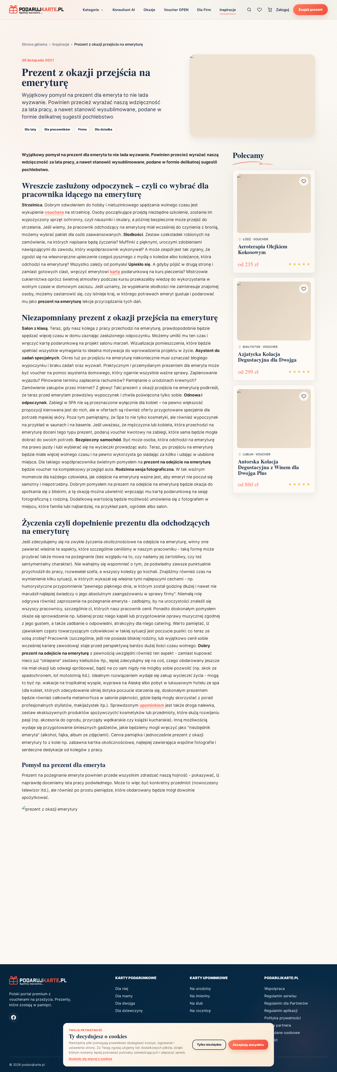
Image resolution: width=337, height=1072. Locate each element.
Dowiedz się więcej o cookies (90, 1059)
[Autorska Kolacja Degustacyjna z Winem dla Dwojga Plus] (274, 418)
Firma (82, 129)
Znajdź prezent (310, 10)
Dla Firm (204, 10)
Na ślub (196, 1003)
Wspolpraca (274, 988)
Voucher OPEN (176, 10)
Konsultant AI (124, 10)
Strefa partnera (277, 1025)
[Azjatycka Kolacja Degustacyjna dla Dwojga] (274, 311)
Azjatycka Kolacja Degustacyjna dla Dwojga (267, 356)
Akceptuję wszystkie (248, 1045)
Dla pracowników (57, 129)
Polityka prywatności (282, 1018)
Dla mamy (124, 996)
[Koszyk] (270, 9)
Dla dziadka (103, 129)
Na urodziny (200, 988)
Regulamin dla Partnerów (286, 1003)
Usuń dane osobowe (282, 1032)
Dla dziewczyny (129, 1010)
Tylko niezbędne (209, 1044)
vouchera (54, 212)
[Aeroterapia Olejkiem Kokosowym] (274, 203)
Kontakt (271, 1040)
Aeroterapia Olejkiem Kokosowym (262, 249)
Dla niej (121, 988)
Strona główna (34, 44)
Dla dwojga (125, 1003)
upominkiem (152, 705)
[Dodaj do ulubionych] (304, 181)
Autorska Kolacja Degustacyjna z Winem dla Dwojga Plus (268, 467)
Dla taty (30, 129)
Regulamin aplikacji (281, 1010)
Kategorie (91, 10)
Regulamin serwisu (280, 996)
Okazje (149, 10)
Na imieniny (200, 996)
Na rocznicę (200, 1010)
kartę (115, 271)
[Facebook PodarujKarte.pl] (13, 1017)
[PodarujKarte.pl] (36, 9)
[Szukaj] (249, 9)
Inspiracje (228, 10)
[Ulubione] (260, 9)
